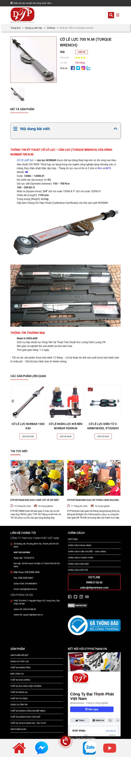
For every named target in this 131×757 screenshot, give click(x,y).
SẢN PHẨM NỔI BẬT (19, 655)
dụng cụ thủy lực (19, 661)
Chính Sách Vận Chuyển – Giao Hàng (87, 551)
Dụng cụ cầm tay (33, 28)
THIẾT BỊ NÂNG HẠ (18, 692)
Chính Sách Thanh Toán (80, 557)
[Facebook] (73, 67)
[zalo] (89, 67)
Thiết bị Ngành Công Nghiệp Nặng (27, 711)
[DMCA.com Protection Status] (77, 605)
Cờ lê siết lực (25, 160)
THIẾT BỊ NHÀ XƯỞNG (20, 680)
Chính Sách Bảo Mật (78, 564)
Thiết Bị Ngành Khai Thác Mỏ (25, 717)
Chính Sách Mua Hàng (79, 545)
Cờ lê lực (51, 28)
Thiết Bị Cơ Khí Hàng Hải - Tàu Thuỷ (28, 723)
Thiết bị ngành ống (20, 667)
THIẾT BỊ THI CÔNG (19, 698)
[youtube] (109, 748)
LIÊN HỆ (81, 52)
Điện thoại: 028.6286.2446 (27, 572)
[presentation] (13, 401)
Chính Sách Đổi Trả (78, 570)
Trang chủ (15, 28)
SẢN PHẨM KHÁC (18, 729)
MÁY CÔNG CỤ (17, 674)
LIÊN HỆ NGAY (28, 436)
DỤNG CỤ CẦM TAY (19, 704)
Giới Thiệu (73, 539)
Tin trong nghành (45, 506)
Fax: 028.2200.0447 (23, 578)
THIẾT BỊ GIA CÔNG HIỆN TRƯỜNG (26, 686)
